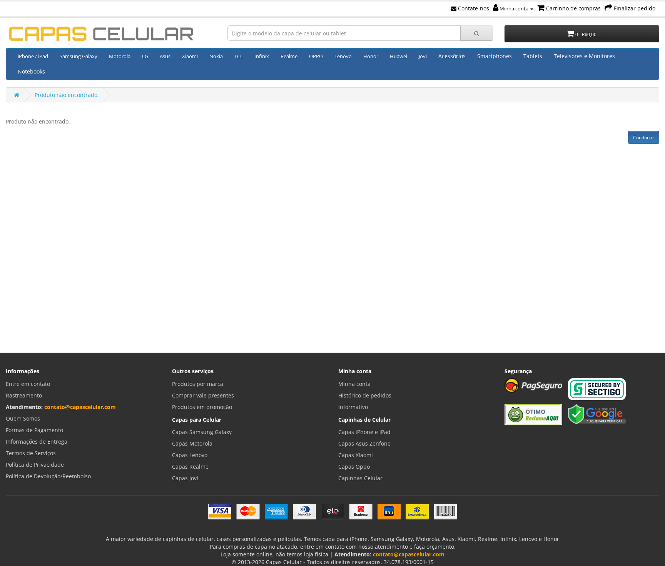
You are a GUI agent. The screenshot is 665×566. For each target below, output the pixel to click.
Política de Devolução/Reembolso (48, 476)
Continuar (643, 137)
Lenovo (343, 56)
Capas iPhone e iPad (364, 432)
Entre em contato (28, 383)
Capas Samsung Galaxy (202, 432)
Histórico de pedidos (364, 395)
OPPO (316, 56)
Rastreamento (24, 395)
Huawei (398, 56)
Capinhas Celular (360, 478)
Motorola (119, 56)
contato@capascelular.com (80, 407)
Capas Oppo (354, 466)
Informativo (353, 407)
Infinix (261, 56)
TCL (238, 56)
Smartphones (494, 56)
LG (145, 56)
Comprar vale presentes (203, 395)
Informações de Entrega (36, 441)
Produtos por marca (197, 383)
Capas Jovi (185, 478)
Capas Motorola (192, 443)
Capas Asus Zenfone (364, 443)
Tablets (532, 56)
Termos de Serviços (31, 453)
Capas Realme (190, 466)
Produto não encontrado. (67, 95)
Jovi (423, 56)
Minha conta (514, 8)
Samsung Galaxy (78, 56)
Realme (289, 56)
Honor (370, 56)
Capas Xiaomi (355, 455)
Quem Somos (23, 418)
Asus (165, 56)
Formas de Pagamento (34, 430)
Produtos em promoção (202, 407)
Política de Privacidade (35, 464)
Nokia (216, 56)
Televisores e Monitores (584, 56)
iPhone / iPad (33, 56)
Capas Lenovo (189, 455)
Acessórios (452, 56)
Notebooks (31, 71)
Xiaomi (190, 56)
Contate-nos (472, 8)
